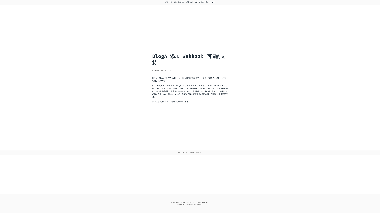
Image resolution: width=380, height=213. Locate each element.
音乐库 (201, 2)
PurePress (189, 205)
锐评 (196, 2)
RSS (213, 2)
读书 (191, 2)
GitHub (208, 2)
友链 (175, 2)
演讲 (187, 2)
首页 (166, 2)
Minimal (199, 205)
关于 (170, 2)
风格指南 (181, 2)
